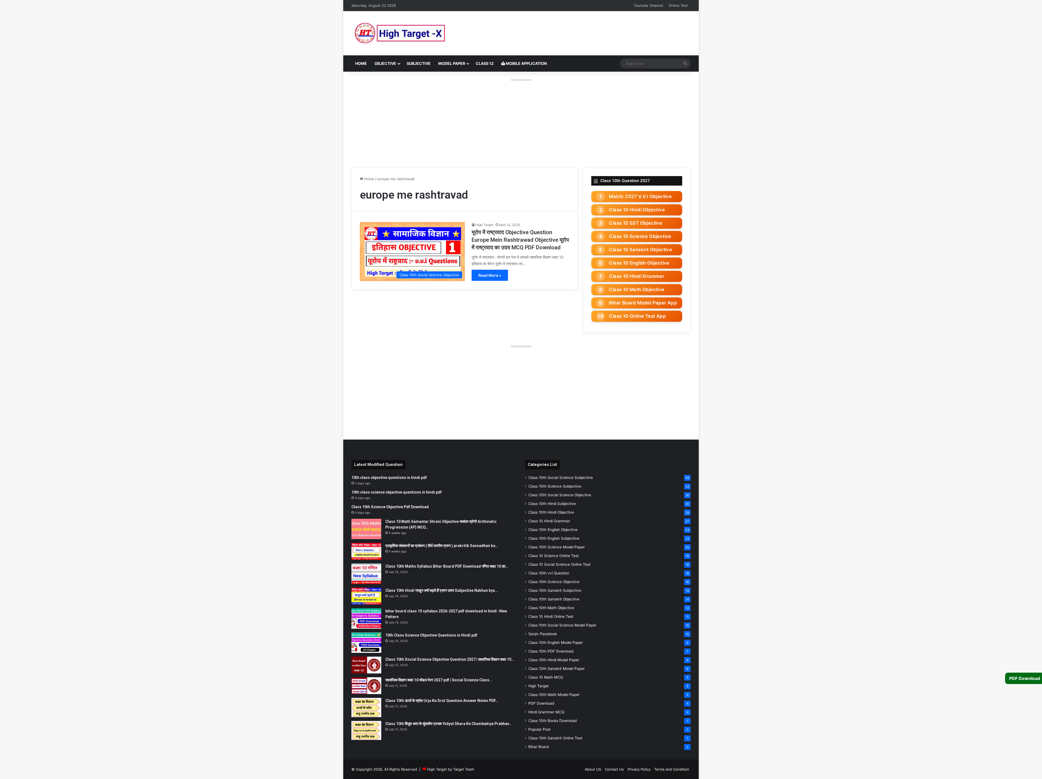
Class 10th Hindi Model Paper (553, 660)
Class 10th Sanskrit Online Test (555, 738)
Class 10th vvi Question (548, 573)
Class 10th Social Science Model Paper (562, 625)
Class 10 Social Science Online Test (559, 564)
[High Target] (419, 33)
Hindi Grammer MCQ (546, 712)
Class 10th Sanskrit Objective (553, 599)
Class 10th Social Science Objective (559, 495)
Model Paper (451, 63)
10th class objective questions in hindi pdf (389, 477)
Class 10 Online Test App (637, 316)
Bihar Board (538, 747)
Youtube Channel (648, 5)
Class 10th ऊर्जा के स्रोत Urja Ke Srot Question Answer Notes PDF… (441, 700)
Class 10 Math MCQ (545, 677)
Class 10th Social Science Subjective (560, 477)
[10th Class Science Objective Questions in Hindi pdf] (366, 642)
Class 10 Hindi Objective (637, 209)
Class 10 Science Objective (640, 236)
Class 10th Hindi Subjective (552, 503)
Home (361, 63)
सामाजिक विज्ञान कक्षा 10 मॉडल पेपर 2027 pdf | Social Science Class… (438, 680)
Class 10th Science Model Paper (556, 547)
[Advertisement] (521, 122)
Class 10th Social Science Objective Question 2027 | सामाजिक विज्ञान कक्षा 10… (449, 659)
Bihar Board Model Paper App (643, 303)
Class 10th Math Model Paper (554, 694)
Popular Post (539, 729)
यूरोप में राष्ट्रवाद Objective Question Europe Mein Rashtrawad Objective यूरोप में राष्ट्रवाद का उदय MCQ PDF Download (520, 240)
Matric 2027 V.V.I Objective (640, 196)
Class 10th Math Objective (551, 608)
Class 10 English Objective (639, 263)
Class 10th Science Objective (553, 582)
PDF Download (541, 703)
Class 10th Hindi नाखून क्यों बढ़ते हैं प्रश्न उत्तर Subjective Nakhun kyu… (441, 590)
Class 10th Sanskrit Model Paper (556, 668)
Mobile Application (526, 63)
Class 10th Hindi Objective (551, 512)
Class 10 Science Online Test (553, 556)
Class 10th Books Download (552, 720)
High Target (484, 225)
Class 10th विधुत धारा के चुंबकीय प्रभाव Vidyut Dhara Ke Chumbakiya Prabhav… (448, 723)
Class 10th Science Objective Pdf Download (390, 507)
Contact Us (614, 769)
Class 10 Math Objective (636, 289)
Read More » (489, 275)
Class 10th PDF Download (550, 651)
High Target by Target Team (450, 769)
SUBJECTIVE (419, 63)
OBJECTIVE (385, 63)
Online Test (678, 5)
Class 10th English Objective (552, 529)
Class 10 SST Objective (635, 223)
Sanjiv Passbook (542, 634)
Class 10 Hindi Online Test (550, 616)
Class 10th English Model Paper (555, 642)
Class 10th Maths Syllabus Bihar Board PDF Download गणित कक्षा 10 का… (446, 566)
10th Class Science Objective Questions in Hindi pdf (431, 635)
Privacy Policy (639, 769)
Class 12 (485, 63)
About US (593, 769)
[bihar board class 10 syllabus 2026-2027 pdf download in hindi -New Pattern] (366, 618)
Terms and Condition (671, 769)
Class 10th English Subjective (553, 538)
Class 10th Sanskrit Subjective (554, 590)
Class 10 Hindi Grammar (636, 276)
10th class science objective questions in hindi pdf (396, 492)
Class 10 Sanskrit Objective (640, 249)
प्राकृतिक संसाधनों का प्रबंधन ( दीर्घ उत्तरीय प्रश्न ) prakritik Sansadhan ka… (441, 545)
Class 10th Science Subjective (554, 486)
